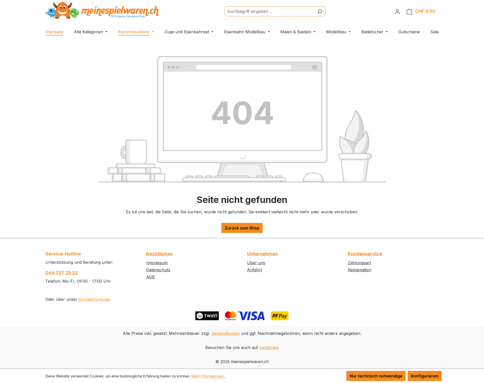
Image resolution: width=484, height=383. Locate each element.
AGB (150, 276)
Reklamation (359, 269)
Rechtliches (159, 253)
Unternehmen (262, 253)
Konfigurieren (424, 375)
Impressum (157, 262)
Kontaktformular (94, 299)
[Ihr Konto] (397, 11)
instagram (268, 347)
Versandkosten (225, 333)
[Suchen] (319, 11)
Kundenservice (365, 253)
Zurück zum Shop (242, 227)
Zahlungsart (359, 262)
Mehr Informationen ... (209, 376)
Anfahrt (254, 269)
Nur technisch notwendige (376, 375)
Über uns (256, 262)
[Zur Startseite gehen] (102, 10)
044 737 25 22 (61, 272)
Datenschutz (158, 269)
